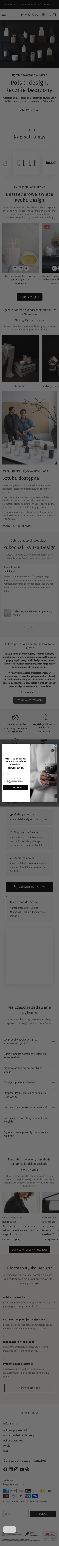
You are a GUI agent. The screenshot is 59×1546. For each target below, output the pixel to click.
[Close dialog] (54, 746)
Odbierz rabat (15, 788)
